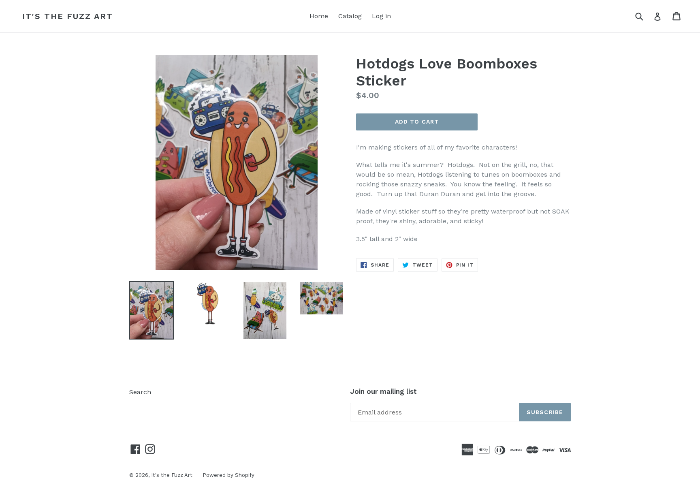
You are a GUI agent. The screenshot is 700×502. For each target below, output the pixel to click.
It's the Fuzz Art (67, 16)
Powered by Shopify (228, 475)
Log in (381, 16)
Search (140, 392)
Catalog (350, 16)
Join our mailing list (383, 391)
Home (318, 16)
